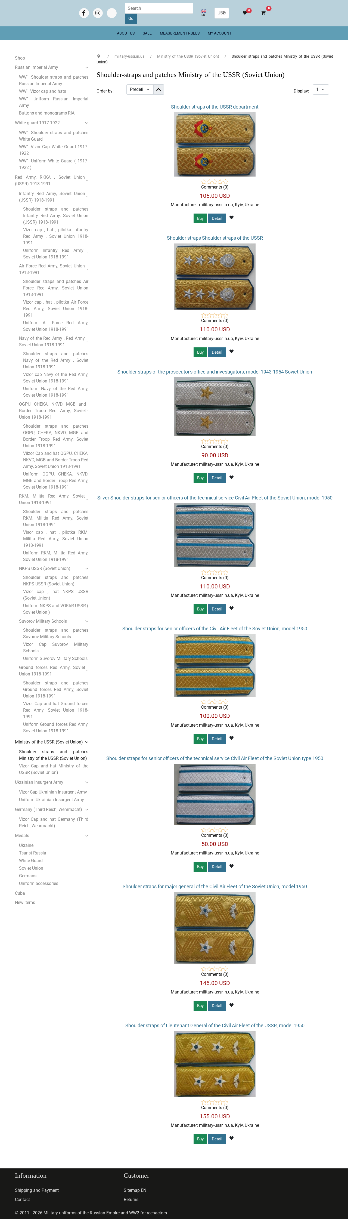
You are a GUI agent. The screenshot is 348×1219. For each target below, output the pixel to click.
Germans (27, 875)
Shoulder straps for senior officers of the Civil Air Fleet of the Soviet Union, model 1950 (214, 628)
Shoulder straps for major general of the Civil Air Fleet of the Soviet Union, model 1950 (215, 886)
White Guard (31, 860)
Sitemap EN (135, 1190)
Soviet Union (31, 868)
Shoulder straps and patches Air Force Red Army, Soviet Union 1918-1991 (55, 288)
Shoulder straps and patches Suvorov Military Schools (55, 633)
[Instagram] (98, 13)
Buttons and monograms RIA (46, 113)
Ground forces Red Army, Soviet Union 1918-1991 (52, 671)
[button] (261, 13)
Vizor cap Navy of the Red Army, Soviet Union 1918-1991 (55, 378)
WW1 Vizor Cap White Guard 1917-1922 (53, 150)
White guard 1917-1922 (37, 122)
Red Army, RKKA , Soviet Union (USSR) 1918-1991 (50, 180)
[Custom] (112, 13)
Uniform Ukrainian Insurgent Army (51, 799)
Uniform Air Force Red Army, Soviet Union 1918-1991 (55, 326)
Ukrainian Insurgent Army (39, 782)
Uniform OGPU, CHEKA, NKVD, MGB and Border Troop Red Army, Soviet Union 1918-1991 (55, 480)
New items (25, 902)
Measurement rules (180, 33)
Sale (147, 33)
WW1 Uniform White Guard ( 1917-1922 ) (53, 164)
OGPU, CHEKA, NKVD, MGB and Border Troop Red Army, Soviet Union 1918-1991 (52, 411)
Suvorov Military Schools (43, 621)
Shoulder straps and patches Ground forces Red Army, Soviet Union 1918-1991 (55, 689)
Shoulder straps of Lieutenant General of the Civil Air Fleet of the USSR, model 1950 (214, 1025)
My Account (219, 33)
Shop (20, 58)
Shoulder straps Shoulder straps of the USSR (215, 238)
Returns (131, 1199)
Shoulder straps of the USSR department (215, 107)
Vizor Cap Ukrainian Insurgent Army (53, 792)
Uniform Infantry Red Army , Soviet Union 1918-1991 (55, 254)
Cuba (20, 893)
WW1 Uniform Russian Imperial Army (53, 102)
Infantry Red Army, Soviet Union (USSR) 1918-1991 (52, 197)
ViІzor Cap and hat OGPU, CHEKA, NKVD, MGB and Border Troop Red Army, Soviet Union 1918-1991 (55, 460)
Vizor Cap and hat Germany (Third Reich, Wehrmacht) (53, 822)
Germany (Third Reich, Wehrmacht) (48, 809)
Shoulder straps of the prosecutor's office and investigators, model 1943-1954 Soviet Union (214, 372)
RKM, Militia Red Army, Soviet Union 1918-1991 (52, 499)
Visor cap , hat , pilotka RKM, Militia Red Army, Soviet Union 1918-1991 (55, 539)
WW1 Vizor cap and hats (42, 91)
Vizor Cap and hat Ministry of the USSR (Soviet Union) (53, 769)
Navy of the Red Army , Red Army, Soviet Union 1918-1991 (52, 341)
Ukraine (26, 845)
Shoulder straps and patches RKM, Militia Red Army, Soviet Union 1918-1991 (55, 518)
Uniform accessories (38, 883)
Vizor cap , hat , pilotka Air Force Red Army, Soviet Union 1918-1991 (55, 309)
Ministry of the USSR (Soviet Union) (49, 742)
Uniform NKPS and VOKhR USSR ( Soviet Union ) (55, 609)
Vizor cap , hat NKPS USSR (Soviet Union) (55, 595)
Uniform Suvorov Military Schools (55, 658)
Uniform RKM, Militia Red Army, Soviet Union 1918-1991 (55, 556)
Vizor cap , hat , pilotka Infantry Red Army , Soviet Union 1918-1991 (55, 236)
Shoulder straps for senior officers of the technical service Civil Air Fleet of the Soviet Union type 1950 (214, 758)
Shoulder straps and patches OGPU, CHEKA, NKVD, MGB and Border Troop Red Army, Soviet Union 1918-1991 (55, 436)
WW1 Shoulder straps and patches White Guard (53, 136)
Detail (217, 218)
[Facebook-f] (84, 13)
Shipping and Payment (37, 1190)
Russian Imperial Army (36, 67)
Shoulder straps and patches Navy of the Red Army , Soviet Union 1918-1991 (55, 360)
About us (126, 33)
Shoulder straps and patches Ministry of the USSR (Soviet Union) (53, 755)
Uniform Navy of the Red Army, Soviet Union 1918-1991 (55, 392)
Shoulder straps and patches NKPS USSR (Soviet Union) (55, 581)
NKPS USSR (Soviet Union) (44, 568)
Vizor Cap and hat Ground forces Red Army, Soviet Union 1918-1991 (55, 710)
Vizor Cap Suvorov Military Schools (55, 647)
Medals (22, 835)
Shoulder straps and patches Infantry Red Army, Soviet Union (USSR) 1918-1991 (55, 215)
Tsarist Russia (32, 853)
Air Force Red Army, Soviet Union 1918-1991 (52, 269)
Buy (200, 218)
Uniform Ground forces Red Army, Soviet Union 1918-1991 (55, 727)
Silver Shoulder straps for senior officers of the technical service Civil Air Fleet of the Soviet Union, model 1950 (215, 498)
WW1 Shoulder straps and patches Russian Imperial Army (53, 80)
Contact (22, 1199)
